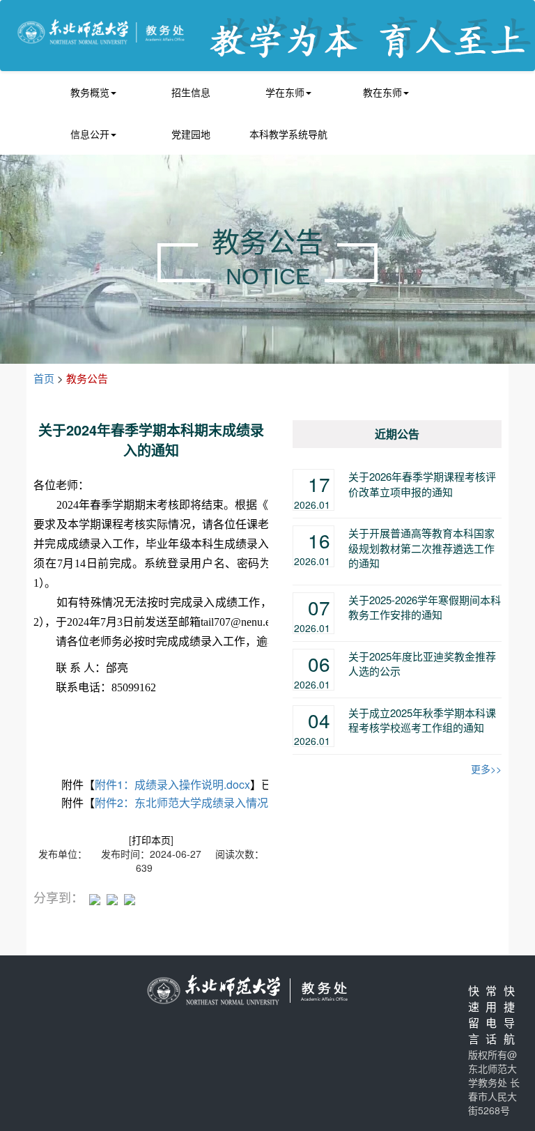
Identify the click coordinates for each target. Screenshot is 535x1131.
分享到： (58, 897)
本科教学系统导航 (288, 134)
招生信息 (190, 92)
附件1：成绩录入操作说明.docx (172, 784)
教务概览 (89, 92)
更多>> (486, 769)
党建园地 (190, 134)
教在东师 (382, 92)
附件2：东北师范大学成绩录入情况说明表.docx (211, 802)
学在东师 (284, 92)
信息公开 (89, 134)
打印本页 (151, 840)
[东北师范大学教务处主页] (101, 30)
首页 (43, 378)
